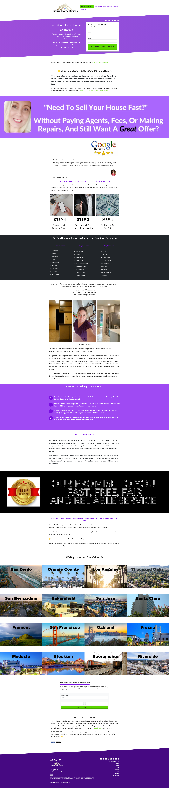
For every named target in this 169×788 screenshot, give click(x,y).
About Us (115, 6)
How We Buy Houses (100, 6)
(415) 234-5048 (54, 769)
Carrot (70, 782)
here (86, 539)
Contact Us (83, 9)
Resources (116, 769)
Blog (118, 771)
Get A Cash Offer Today (114, 761)
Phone (90, 38)
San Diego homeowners (99, 62)
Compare (117, 765)
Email (89, 32)
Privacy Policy (116, 775)
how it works (98, 728)
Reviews (109, 6)
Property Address (92, 27)
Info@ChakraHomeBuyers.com (58, 771)
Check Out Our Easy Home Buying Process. (94, 90)
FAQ (118, 767)
